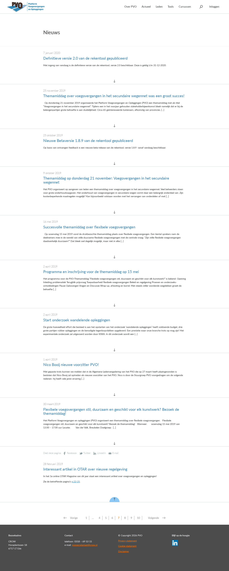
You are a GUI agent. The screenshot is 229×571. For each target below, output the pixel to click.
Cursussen (185, 6)
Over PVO (130, 6)
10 (138, 518)
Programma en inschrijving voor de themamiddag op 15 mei (91, 272)
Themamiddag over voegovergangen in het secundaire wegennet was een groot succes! (113, 96)
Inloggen (214, 6)
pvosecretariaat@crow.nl (84, 545)
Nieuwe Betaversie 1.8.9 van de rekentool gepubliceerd (88, 141)
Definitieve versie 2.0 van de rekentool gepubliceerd (85, 58)
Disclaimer (123, 551)
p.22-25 (76, 482)
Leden (159, 6)
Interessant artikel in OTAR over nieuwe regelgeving (85, 469)
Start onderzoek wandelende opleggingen (76, 320)
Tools (171, 6)
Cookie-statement (127, 546)
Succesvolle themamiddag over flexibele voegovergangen (89, 227)
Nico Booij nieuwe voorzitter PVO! (71, 365)
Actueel (146, 6)
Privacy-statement (127, 541)
